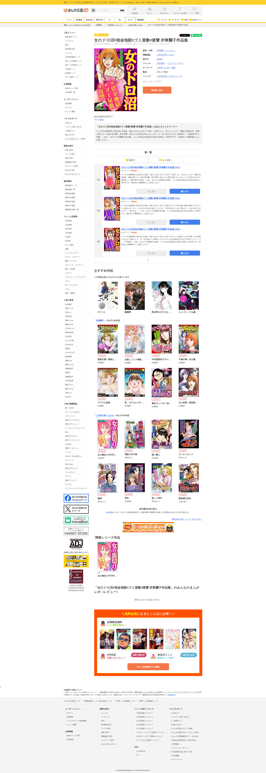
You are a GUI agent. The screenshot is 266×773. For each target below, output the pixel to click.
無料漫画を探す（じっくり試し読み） (187, 519)
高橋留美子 (69, 377)
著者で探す (69, 158)
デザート (68, 476)
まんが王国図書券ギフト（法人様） (185, 736)
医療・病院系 (70, 293)
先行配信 (79, 20)
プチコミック (70, 416)
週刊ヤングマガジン (72, 420)
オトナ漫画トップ (71, 77)
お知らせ (68, 123)
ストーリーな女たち (72, 412)
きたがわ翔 (69, 340)
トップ (68, 20)
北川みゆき (69, 344)
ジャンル (163, 20)
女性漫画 (68, 221)
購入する (185, 191)
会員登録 (68, 103)
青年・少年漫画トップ (73, 65)
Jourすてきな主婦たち (73, 456)
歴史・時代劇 (70, 269)
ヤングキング (70, 472)
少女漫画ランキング (145, 721)
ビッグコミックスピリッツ (75, 428)
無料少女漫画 (70, 197)
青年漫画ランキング (145, 725)
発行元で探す (70, 170)
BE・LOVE (69, 408)
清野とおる (69, 365)
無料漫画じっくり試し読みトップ (98, 701)
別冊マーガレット (71, 448)
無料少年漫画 (70, 205)
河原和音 (68, 336)
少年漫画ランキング (145, 728)
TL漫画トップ (70, 69)
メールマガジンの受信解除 (76, 721)
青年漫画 (68, 229)
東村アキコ (69, 385)
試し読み (151, 191)
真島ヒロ (68, 393)
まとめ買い (167, 160)
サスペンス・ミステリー (74, 265)
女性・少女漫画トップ (73, 61)
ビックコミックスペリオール (76, 488)
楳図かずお (69, 324)
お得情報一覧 (70, 92)
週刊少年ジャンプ (71, 424)
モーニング (69, 460)
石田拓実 (68, 316)
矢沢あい (68, 397)
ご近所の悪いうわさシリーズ (169, 76)
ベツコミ (68, 452)
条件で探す (69, 150)
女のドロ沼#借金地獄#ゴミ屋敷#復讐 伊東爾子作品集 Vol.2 (150, 198)
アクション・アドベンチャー (76, 277)
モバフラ (68, 484)
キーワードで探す (71, 166)
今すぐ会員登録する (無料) (148, 667)
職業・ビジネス (71, 261)
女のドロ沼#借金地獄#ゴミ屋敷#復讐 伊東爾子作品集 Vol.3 (150, 229)
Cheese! (68, 444)
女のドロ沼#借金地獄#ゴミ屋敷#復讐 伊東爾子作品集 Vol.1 (150, 167)
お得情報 (69, 739)
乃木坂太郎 (69, 381)
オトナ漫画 (69, 245)
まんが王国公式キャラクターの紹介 (185, 732)
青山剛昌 (68, 304)
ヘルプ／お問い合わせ (73, 127)
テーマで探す (70, 154)
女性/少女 (89, 20)
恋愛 (66, 249)
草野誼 (67, 348)
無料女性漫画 (70, 193)
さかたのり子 (70, 353)
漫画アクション (71, 480)
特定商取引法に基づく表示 (182, 752)
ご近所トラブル (163, 68)
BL (120, 20)
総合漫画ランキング (145, 713)
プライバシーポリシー (180, 748)
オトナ (130, 20)
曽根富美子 (69, 369)
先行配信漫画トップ (72, 57)
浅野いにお (69, 308)
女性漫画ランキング (145, 717)
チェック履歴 (70, 112)
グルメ (67, 289)
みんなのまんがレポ (72, 174)
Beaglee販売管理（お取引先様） (184, 740)
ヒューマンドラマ (71, 253)
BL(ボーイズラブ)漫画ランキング (150, 736)
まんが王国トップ (73, 701)
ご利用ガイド (70, 131)
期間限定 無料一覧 (72, 210)
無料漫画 (140, 20)
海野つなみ (69, 320)
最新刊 (132, 160)
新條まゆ (68, 361)
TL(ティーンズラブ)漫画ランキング (151, 732)
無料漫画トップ (71, 37)
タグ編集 (100, 120)
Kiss (66, 432)
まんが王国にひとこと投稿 (75, 139)
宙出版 (160, 59)
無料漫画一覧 (70, 189)
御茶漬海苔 (69, 332)
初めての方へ (70, 135)
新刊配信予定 (70, 49)
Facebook (141, 751)
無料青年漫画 (70, 201)
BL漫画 (68, 241)
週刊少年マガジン (71, 436)
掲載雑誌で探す (71, 162)
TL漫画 (67, 237)
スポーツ (68, 273)
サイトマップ (177, 760)
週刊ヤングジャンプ (72, 440)
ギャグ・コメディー (72, 257)
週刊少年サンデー (71, 468)
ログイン (68, 108)
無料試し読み (157, 90)
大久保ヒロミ (70, 328)
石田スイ (68, 312)
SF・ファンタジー (72, 285)
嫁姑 (174, 68)
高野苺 (67, 373)
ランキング (175, 20)
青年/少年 (99, 20)
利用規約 (175, 744)
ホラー (67, 281)
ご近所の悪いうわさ (105, 415)
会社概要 (175, 756)
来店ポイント (197, 20)
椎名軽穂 (68, 357)
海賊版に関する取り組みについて (76, 552)
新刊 (186, 20)
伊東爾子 (166, 50)
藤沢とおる (69, 389)
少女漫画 (68, 225)
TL (110, 20)
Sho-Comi (69, 464)
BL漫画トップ (70, 73)
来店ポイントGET (71, 88)
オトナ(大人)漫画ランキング (148, 740)
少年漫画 (68, 233)
